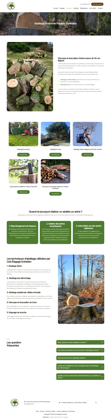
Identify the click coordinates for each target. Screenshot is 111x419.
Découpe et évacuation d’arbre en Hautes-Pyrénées (55, 187)
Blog (37, 411)
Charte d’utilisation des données (66, 411)
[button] (85, 4)
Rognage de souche (23, 149)
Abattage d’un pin (55, 149)
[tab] (80, 342)
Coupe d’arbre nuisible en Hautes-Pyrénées (23, 186)
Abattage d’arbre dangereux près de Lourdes (87, 149)
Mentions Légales (50, 411)
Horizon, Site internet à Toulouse (59, 417)
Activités (42, 411)
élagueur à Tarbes (96, 66)
